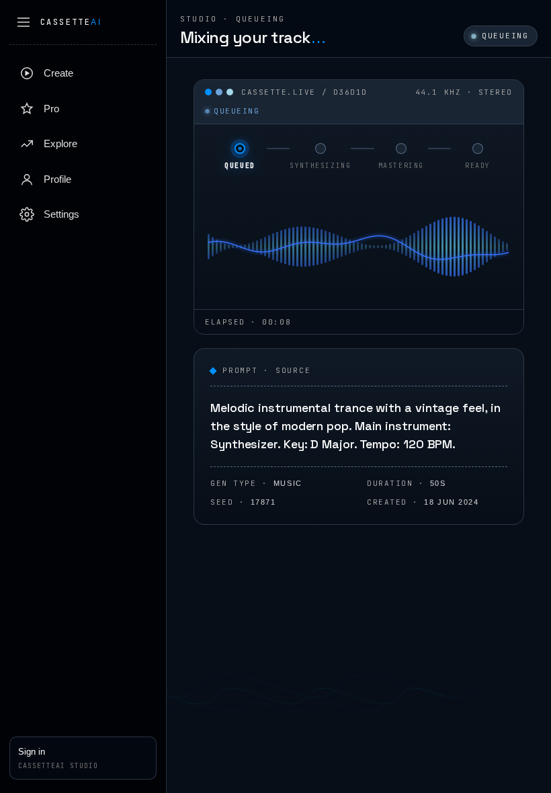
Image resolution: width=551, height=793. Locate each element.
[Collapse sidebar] (23, 22)
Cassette (70, 22)
